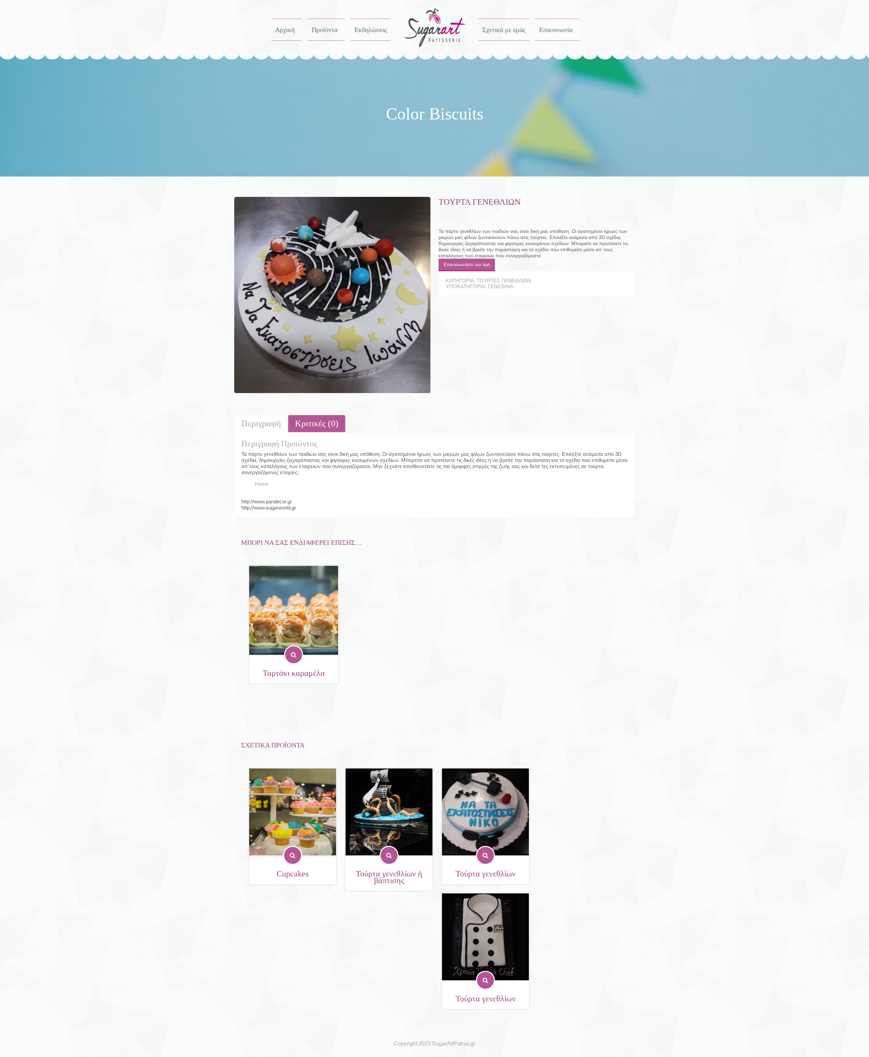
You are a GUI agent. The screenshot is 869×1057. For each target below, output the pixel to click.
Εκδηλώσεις (370, 29)
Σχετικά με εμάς (503, 29)
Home (262, 484)
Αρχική (285, 29)
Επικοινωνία (555, 29)
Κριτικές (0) (316, 423)
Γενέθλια (500, 286)
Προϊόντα (324, 29)
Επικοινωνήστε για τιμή (467, 264)
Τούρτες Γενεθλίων (504, 280)
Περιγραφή (261, 423)
